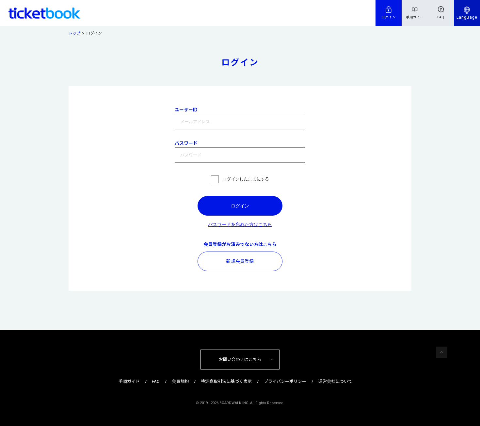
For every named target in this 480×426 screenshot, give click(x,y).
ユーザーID (186, 109)
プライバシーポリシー (285, 381)
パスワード (186, 143)
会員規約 (180, 381)
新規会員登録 (240, 261)
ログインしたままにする (245, 179)
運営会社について (335, 381)
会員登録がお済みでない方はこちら (240, 244)
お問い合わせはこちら (240, 359)
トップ (74, 33)
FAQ (440, 17)
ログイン (388, 17)
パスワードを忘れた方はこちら (240, 224)
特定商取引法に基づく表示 (226, 381)
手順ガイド (415, 17)
